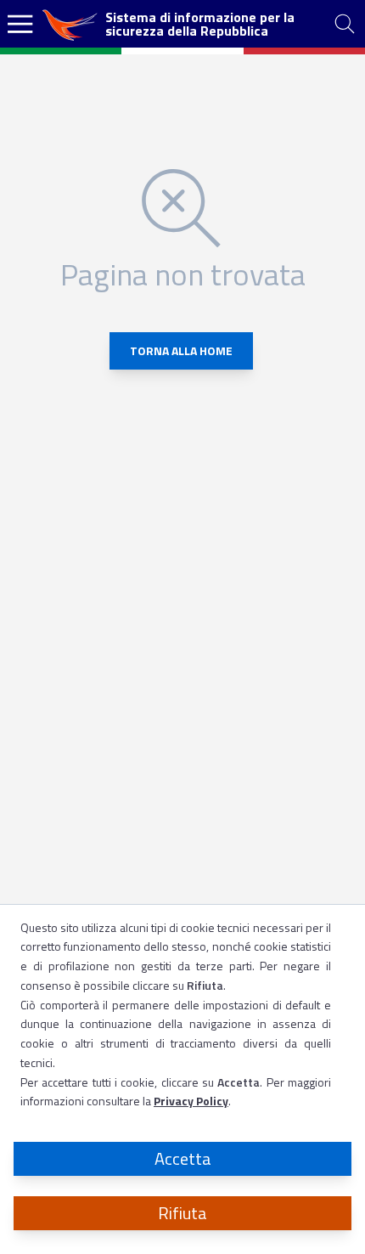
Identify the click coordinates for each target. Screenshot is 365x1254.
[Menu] (20, 24)
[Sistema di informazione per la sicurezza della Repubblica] (71, 23)
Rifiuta (182, 1213)
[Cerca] (345, 23)
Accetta (182, 1158)
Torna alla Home (181, 350)
